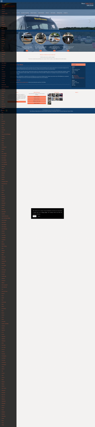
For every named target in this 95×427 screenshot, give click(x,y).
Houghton (3, 200)
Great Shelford (4, 159)
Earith (3, 95)
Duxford (3, 93)
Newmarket (3, 271)
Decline (39, 216)
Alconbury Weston (4, 13)
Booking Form (59, 12)
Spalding (3, 327)
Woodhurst (3, 411)
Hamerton (3, 172)
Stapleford (3, 338)
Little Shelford (4, 224)
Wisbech (3, 407)
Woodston (3, 414)
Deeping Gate (4, 84)
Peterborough (4, 302)
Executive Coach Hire (25, 12)
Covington (3, 80)
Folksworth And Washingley (6, 134)
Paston (3, 295)
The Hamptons (4, 355)
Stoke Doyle (3, 345)
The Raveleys (4, 362)
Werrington (3, 392)
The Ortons (3, 360)
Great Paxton (4, 157)
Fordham (3, 136)
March (3, 241)
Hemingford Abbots (5, 181)
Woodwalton (4, 416)
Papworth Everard (4, 291)
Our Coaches (53, 12)
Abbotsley (3, 7)
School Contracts (34, 12)
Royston (3, 312)
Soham (3, 319)
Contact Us (66, 12)
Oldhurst (3, 282)
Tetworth (3, 351)
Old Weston (3, 280)
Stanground (3, 336)
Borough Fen (4, 26)
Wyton (3, 420)
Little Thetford (4, 226)
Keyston (3, 207)
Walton (3, 379)
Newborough (4, 269)
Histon (3, 187)
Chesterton (3, 67)
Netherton (3, 263)
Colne (2, 69)
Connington (3, 73)
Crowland (3, 82)
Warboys (3, 383)
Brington (3, 37)
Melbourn (3, 250)
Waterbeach (3, 390)
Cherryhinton (4, 65)
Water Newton (4, 388)
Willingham (3, 403)
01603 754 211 (89, 3)
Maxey (3, 248)
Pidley (3, 304)
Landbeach (3, 213)
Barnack (3, 22)
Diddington (3, 88)
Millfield (3, 252)
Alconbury (3, 11)
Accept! (34, 216)
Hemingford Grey (4, 183)
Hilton (3, 185)
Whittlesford (3, 401)
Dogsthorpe (3, 91)
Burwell (3, 45)
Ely (2, 114)
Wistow (3, 409)
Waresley (3, 386)
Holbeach (3, 190)
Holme (3, 192)
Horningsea (3, 196)
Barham (3, 20)
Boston (3, 28)
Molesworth (3, 256)
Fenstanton (3, 129)
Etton (2, 116)
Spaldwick (3, 330)
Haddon (3, 168)
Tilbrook (3, 368)
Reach (3, 310)
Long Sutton (4, 235)
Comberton (3, 71)
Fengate (3, 127)
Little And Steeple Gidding (6, 218)
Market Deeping (4, 246)
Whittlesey (3, 399)
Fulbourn (3, 138)
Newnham (3, 274)
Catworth (3, 58)
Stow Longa (3, 347)
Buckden (3, 41)
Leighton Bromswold (5, 215)
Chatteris (3, 60)
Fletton (3, 132)
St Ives (3, 332)
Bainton (3, 17)
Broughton (3, 39)
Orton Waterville (4, 287)
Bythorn (3, 50)
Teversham (3, 353)
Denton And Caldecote (5, 86)
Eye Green (3, 121)
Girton (3, 140)
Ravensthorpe (4, 308)
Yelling (3, 424)
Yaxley (3, 422)
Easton (3, 101)
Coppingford (4, 76)
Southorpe (3, 325)
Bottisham (3, 30)
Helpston (3, 179)
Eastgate (3, 99)
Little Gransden (4, 220)
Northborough (4, 276)
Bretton (3, 35)
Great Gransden (4, 155)
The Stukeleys (4, 364)
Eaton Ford (3, 104)
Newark (3, 267)
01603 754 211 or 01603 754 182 (22, 82)
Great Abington (4, 153)
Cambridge (3, 54)
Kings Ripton (4, 211)
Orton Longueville (4, 284)
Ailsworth (3, 9)
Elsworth (3, 110)
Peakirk (3, 297)
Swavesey (3, 349)
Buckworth (3, 43)
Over (2, 289)
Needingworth (4, 261)
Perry (2, 299)
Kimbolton (3, 209)
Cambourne (3, 52)
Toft (2, 371)
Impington (3, 205)
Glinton (3, 144)
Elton (2, 112)
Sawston (3, 315)
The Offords (3, 358)
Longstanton (3, 237)
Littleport (3, 231)
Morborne (3, 259)
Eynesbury (3, 123)
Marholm (3, 243)
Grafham (3, 149)
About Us (47, 12)
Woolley (3, 418)
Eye (2, 119)
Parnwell (3, 293)
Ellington (3, 108)
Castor (3, 56)
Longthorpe (3, 239)
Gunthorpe (3, 166)
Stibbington (3, 340)
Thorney (3, 366)
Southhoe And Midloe (5, 323)
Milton (3, 254)
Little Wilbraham (4, 228)
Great (2, 151)
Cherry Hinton (4, 63)
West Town (3, 394)
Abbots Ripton (4, 4)
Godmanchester (4, 147)
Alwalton (3, 15)
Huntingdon (3, 203)
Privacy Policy (44, 212)
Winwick (3, 405)
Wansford (3, 381)
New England (4, 265)
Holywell (3, 194)
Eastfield (3, 97)
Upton (3, 375)
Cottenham (3, 78)
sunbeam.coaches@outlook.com (79, 77)
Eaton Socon (4, 106)
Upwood (3, 377)
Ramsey (3, 306)
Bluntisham (3, 24)
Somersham (3, 321)
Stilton (3, 343)
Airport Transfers (41, 12)
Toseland (3, 373)
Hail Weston (3, 170)
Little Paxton (4, 222)
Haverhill (3, 177)
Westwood (3, 396)
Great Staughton (4, 162)
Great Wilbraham (4, 164)
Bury (2, 48)
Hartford (3, 175)
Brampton (3, 32)
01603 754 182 (90, 5)
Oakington (3, 278)
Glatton (3, 142)
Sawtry (3, 317)
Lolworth (3, 233)
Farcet (3, 125)
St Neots (3, 334)
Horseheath (3, 198)
